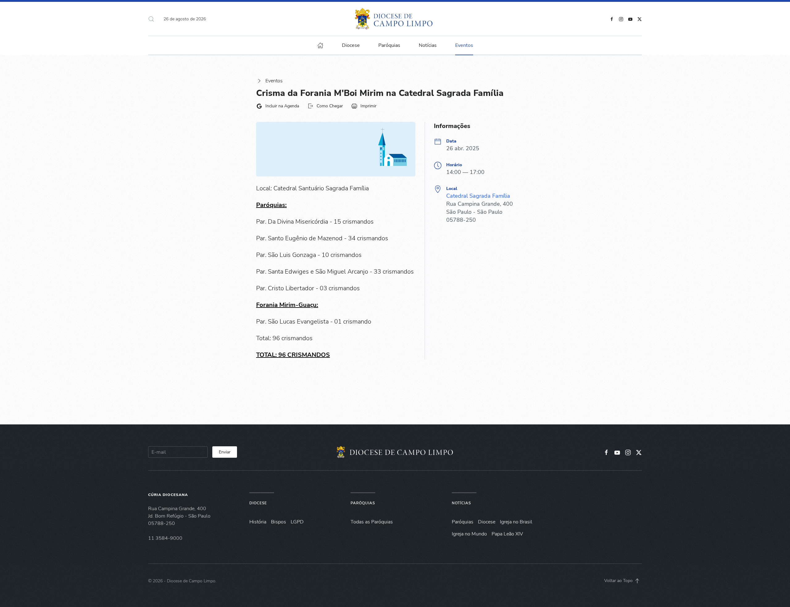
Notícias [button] (428, 45)
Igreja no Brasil (516, 521)
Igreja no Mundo (469, 534)
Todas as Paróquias (372, 521)
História (257, 521)
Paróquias (389, 45)
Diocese (258, 503)
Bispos (278, 521)
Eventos (274, 80)
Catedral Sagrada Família (478, 196)
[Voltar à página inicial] (395, 19)
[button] (151, 19)
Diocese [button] (351, 45)
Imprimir (368, 106)
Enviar (225, 452)
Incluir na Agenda (282, 106)
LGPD (297, 521)
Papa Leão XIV (507, 534)
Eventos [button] (464, 45)
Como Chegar (330, 106)
